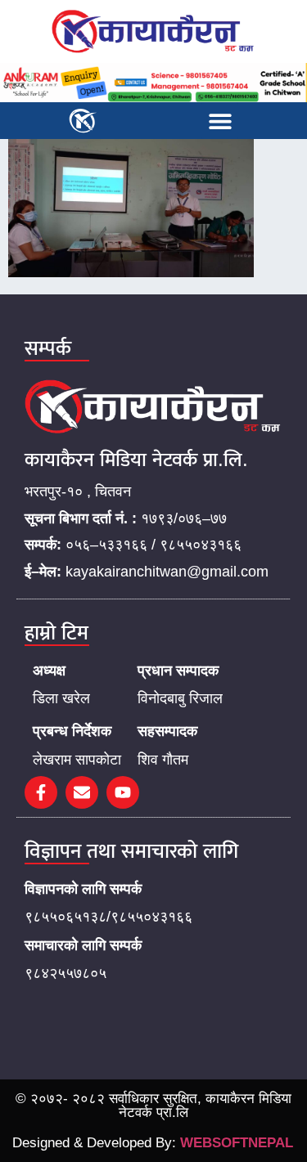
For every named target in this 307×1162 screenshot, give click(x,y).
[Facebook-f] (41, 792)
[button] (219, 120)
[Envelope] (81, 792)
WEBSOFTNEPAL (236, 1143)
